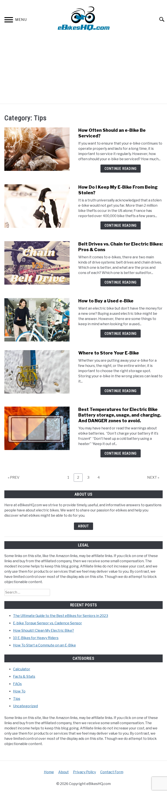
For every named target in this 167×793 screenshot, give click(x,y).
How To (19, 691)
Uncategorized (25, 706)
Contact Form (111, 772)
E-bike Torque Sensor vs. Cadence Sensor (47, 623)
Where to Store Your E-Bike (108, 353)
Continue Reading (121, 169)
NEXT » (153, 477)
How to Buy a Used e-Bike (106, 300)
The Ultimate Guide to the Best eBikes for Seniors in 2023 (60, 616)
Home (49, 772)
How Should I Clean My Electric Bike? (43, 630)
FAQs (17, 684)
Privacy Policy (84, 772)
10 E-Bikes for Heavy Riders (35, 638)
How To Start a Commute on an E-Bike (44, 645)
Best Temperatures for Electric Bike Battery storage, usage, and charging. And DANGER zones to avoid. (119, 415)
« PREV (13, 477)
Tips (16, 699)
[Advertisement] (83, 71)
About (83, 526)
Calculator (21, 669)
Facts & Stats (24, 676)
